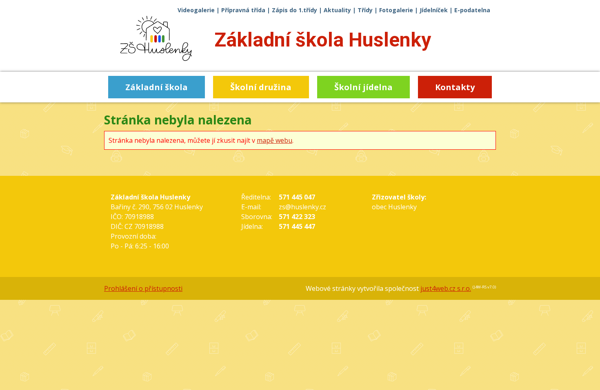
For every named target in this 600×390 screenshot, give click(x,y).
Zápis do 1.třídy (294, 10)
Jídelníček (434, 10)
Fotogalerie (396, 10)
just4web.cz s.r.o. (445, 288)
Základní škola (322, 39)
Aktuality (337, 10)
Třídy (365, 10)
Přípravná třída (243, 10)
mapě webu (274, 140)
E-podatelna (472, 10)
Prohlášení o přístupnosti (143, 288)
